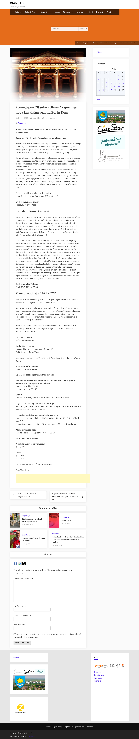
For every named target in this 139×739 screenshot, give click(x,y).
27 (111, 90)
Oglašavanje (99, 675)
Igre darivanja (80, 727)
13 (111, 83)
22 (119, 86)
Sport (91, 12)
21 (115, 86)
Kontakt (97, 681)
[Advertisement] (53, 478)
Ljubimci (57, 12)
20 (110, 86)
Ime (20, 606)
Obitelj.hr (36, 118)
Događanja (22, 123)
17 (99, 86)
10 (98, 83)
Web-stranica (19, 625)
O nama (48, 727)
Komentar (23, 579)
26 (106, 90)
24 (98, 90)
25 (102, 90)
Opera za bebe (66, 520)
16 (123, 83)
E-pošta (22, 615)
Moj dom (66, 12)
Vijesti (109, 12)
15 (119, 83)
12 (106, 83)
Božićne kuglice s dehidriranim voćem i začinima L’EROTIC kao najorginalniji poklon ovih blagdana (68, 539)
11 (102, 83)
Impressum (99, 678)
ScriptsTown (31, 736)
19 (107, 86)
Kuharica (79, 12)
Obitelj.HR (17, 3)
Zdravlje (44, 12)
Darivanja (99, 12)
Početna (18, 12)
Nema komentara (52, 118)
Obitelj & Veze (30, 12)
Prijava (99, 52)
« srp (98, 99)
